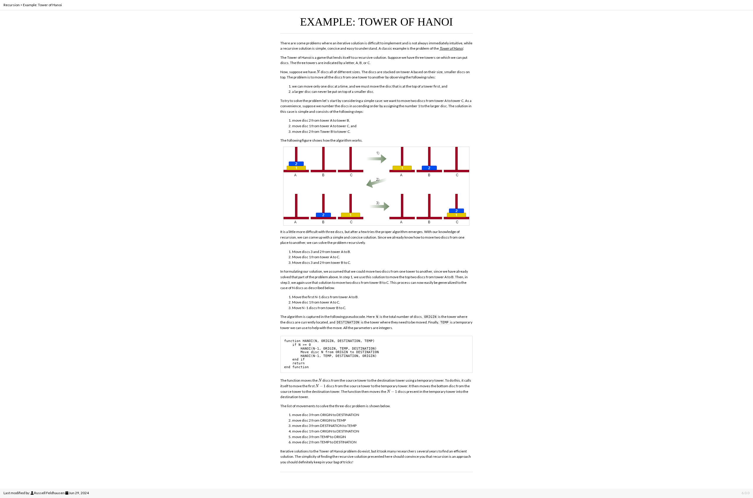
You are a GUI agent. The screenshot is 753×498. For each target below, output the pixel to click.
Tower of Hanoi (451, 48)
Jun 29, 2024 (79, 493)
